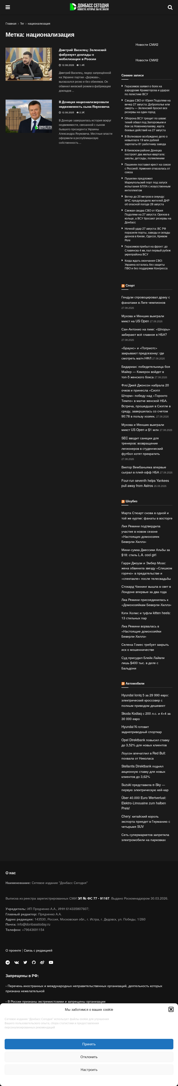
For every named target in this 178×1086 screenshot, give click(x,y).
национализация (39, 23)
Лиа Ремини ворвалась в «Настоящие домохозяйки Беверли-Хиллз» (141, 631)
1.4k (82, 65)
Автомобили (135, 683)
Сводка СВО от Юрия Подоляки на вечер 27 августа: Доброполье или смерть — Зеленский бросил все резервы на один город (148, 106)
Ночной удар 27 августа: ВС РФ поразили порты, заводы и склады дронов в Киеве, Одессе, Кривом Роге (147, 234)
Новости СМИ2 (147, 44)
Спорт (130, 285)
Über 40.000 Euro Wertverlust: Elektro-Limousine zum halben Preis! (143, 802)
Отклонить (89, 1056)
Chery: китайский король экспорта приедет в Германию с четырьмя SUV (145, 821)
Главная (11, 23)
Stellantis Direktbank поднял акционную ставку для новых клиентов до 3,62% (143, 771)
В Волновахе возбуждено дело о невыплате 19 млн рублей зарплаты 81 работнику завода (146, 140)
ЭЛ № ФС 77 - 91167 (93, 898)
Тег (22, 23)
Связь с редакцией (38, 950)
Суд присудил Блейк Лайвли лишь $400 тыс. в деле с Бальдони (143, 662)
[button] (171, 1009)
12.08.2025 (67, 112)
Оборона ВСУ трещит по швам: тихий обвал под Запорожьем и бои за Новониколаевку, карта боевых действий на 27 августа (145, 124)
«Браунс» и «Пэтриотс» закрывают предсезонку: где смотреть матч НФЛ (142, 353)
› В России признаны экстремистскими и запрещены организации (55, 1001)
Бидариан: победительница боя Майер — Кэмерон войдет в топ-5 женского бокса (145, 371)
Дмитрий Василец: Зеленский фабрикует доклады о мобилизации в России (82, 54)
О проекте (13, 950)
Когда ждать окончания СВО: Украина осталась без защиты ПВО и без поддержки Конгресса (146, 264)
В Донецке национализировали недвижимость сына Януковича (84, 104)
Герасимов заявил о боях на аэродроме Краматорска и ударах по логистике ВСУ (147, 90)
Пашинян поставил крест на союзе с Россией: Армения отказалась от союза (148, 168)
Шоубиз (131, 501)
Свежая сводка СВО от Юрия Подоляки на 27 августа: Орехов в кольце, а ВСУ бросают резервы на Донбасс (148, 216)
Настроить (89, 1069)
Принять (89, 1043)
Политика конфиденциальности (89, 1080)
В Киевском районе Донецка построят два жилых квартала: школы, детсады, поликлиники (145, 154)
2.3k (82, 112)
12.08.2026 (67, 65)
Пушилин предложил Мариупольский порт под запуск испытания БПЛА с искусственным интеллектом (147, 184)
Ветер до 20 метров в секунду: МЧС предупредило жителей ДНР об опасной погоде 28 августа (147, 200)
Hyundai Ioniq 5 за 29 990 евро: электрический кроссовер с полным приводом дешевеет (145, 700)
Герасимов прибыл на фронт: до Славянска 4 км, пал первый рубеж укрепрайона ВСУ (148, 250)
